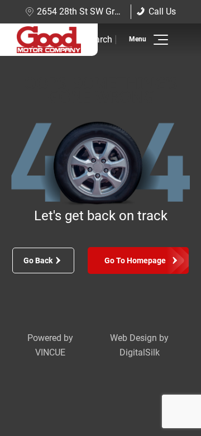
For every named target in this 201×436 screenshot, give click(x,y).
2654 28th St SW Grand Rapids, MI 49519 (118, 11)
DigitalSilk (139, 352)
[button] (159, 39)
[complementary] (167, 402)
